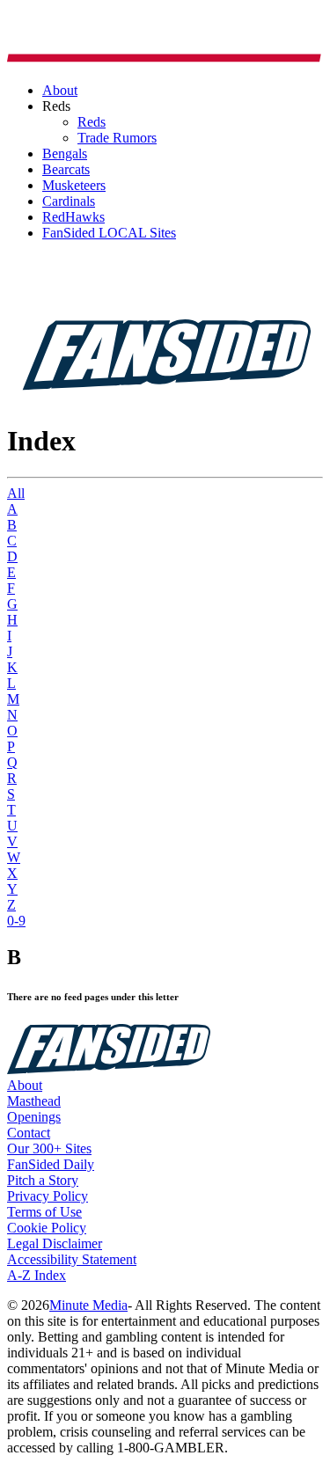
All (16, 493)
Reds (91, 121)
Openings (34, 1116)
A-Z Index (36, 1275)
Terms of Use (44, 1211)
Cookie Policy (46, 1227)
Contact (28, 1132)
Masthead (34, 1100)
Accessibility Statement (71, 1259)
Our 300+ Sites (49, 1148)
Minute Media (88, 1305)
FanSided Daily (50, 1164)
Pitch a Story (42, 1180)
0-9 (16, 920)
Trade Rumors (117, 137)
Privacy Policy (47, 1195)
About (24, 1085)
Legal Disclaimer (54, 1243)
